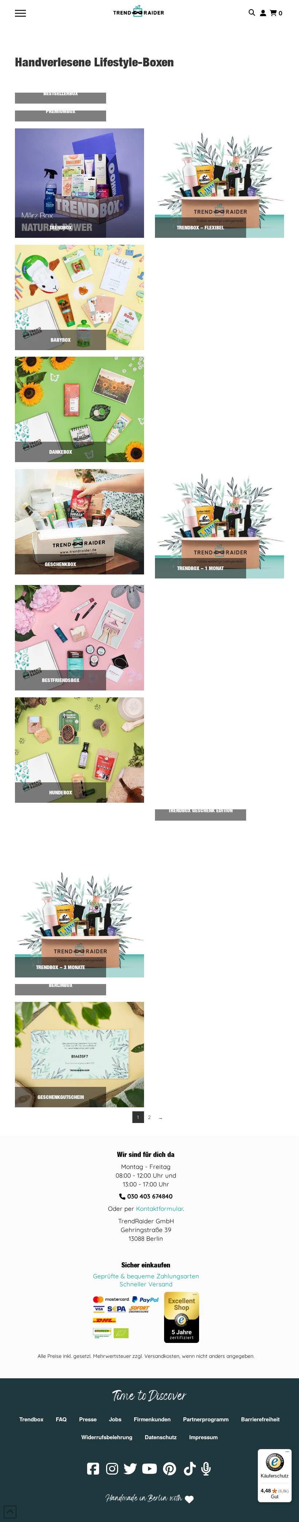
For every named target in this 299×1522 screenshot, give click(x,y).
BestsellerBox (60, 93)
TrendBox (61, 227)
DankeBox (60, 452)
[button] (20, 13)
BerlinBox (61, 985)
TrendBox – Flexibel (200, 227)
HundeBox (60, 792)
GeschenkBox (60, 564)
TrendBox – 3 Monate (60, 967)
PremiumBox (60, 111)
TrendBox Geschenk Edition (200, 810)
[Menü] (287, 1453)
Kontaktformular (159, 1208)
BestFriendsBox (60, 680)
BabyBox (61, 340)
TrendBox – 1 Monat (200, 568)
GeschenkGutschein (61, 1097)
